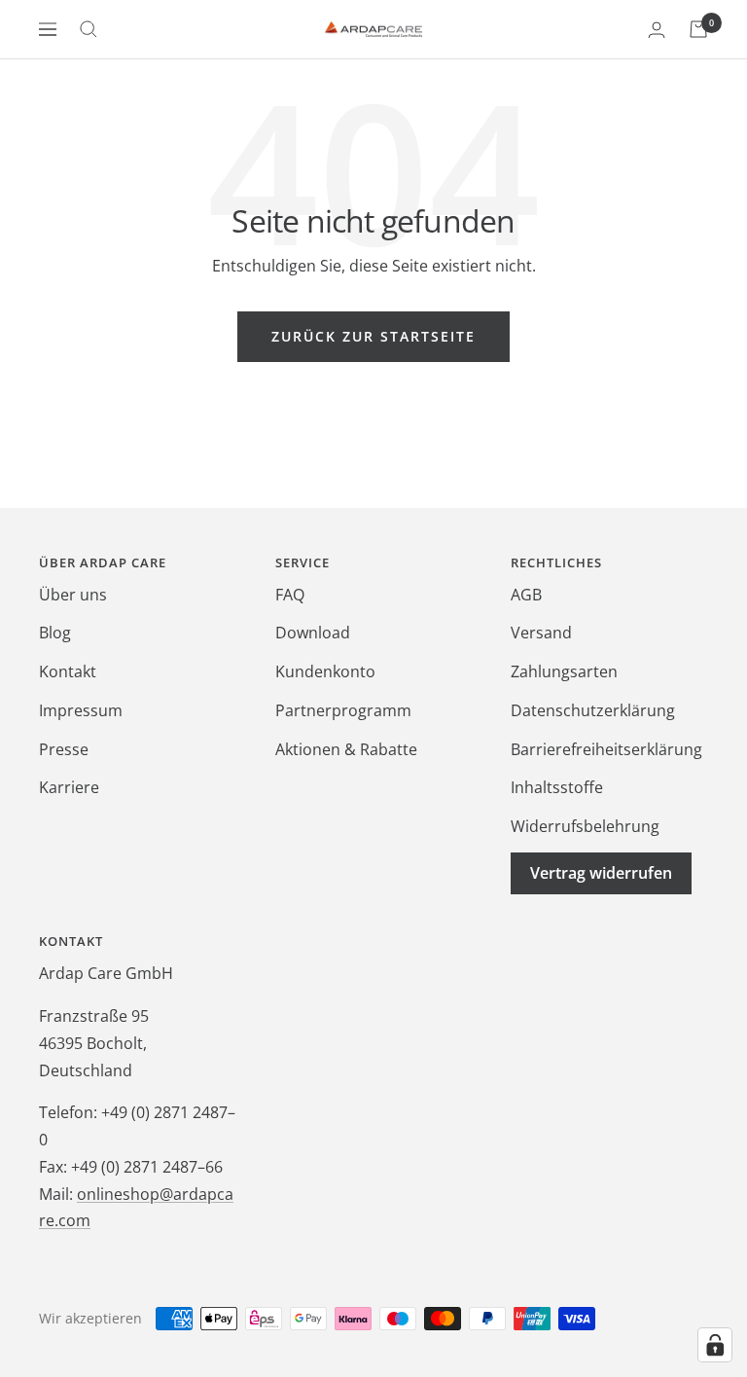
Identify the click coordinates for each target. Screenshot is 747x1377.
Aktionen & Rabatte (346, 749)
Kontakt (67, 671)
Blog (55, 632)
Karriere (69, 787)
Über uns (73, 594)
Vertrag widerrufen (601, 873)
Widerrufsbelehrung (585, 826)
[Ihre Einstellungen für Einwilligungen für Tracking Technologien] (714, 1344)
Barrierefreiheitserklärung (606, 749)
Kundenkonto (325, 671)
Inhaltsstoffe (557, 787)
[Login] (656, 29)
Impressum (81, 710)
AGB (526, 594)
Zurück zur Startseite (373, 336)
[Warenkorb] (698, 29)
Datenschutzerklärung (593, 710)
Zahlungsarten (564, 671)
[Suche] (88, 29)
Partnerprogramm (343, 710)
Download (312, 632)
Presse (64, 749)
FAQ (289, 594)
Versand (541, 632)
